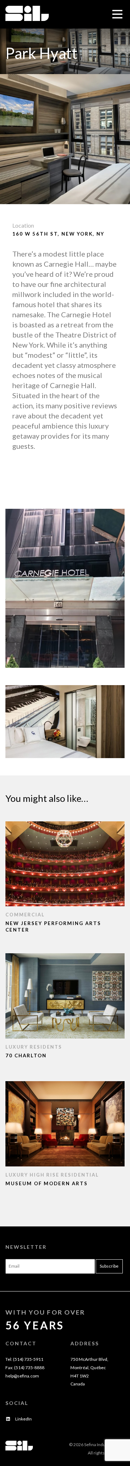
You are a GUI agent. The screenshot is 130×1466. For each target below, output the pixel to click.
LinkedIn (23, 1419)
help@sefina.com (22, 1376)
